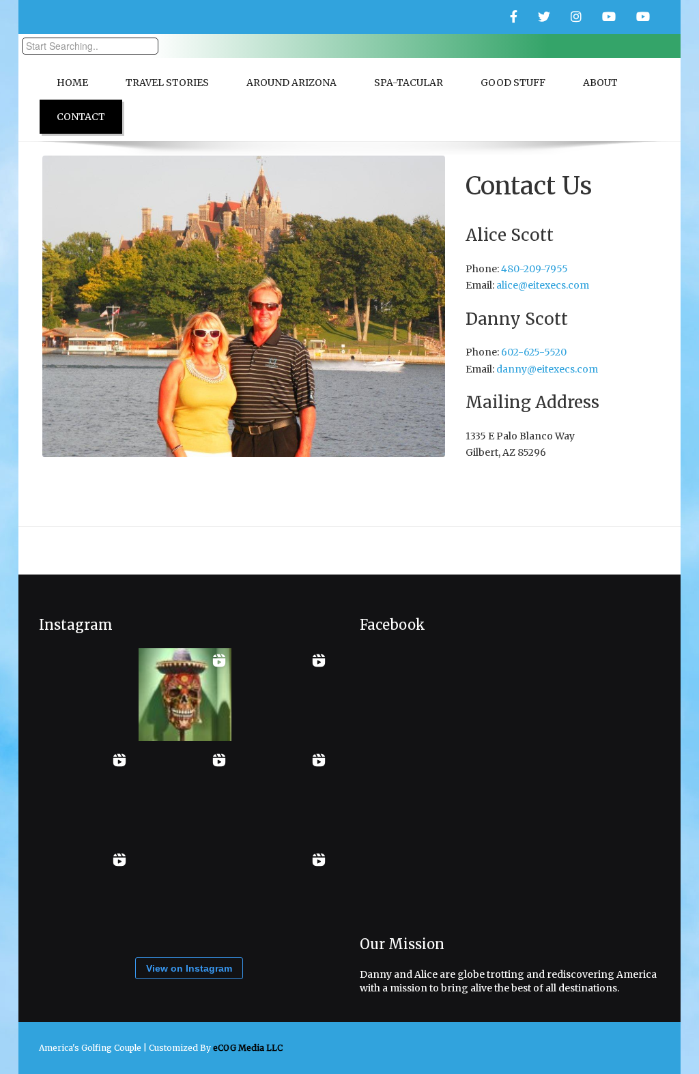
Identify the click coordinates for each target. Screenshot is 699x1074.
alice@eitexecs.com (542, 285)
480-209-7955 (534, 269)
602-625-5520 (534, 352)
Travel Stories (167, 82)
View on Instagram (189, 968)
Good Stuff (513, 82)
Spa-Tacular (408, 82)
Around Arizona (291, 82)
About (600, 82)
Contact (81, 117)
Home (72, 82)
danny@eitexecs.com (547, 369)
